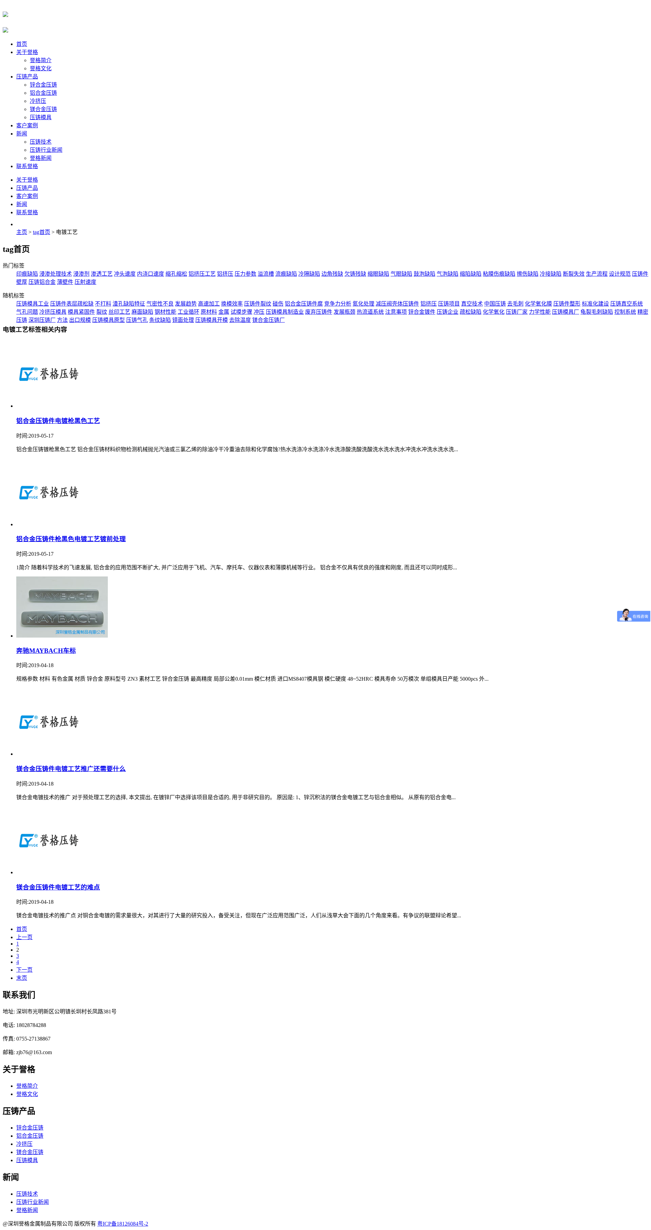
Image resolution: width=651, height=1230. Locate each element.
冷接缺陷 (550, 274)
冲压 (259, 312)
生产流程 (597, 274)
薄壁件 (65, 282)
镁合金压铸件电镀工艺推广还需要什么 (71, 768)
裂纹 (101, 312)
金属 (223, 312)
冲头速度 (125, 274)
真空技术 (472, 304)
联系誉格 (27, 166)
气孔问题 (27, 312)
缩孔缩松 (176, 274)
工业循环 (188, 312)
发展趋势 (186, 304)
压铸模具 (41, 117)
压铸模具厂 (565, 312)
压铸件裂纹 (257, 304)
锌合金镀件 (421, 312)
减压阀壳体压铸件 (397, 304)
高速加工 (209, 304)
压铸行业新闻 (46, 150)
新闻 (21, 133)
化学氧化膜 (538, 304)
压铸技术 (41, 142)
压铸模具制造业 (285, 312)
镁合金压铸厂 (268, 320)
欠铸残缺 (355, 274)
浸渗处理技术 (55, 274)
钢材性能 (165, 312)
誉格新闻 (41, 158)
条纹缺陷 (160, 320)
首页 (21, 44)
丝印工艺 (119, 312)
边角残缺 (332, 274)
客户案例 (27, 125)
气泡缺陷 (447, 274)
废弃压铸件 (318, 312)
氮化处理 (363, 304)
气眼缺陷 (401, 274)
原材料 (209, 312)
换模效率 (232, 304)
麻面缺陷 (142, 312)
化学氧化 (494, 312)
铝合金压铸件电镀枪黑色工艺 (58, 420)
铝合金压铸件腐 (304, 304)
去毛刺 (515, 304)
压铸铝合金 (42, 282)
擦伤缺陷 (527, 274)
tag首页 (41, 232)
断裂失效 (574, 274)
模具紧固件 (81, 312)
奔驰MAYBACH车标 (46, 650)
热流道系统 (370, 312)
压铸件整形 (566, 304)
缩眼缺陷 (378, 274)
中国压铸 (495, 304)
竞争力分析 (337, 304)
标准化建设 (595, 304)
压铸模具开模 (211, 320)
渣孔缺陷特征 (129, 304)
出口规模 (80, 320)
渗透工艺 (102, 274)
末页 (21, 978)
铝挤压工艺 (202, 274)
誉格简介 (41, 60)
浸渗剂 (81, 274)
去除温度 (240, 320)
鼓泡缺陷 (424, 274)
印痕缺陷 (27, 274)
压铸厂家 (517, 312)
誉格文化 (41, 68)
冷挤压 (38, 101)
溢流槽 (266, 274)
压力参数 (245, 274)
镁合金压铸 (43, 109)
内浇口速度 (150, 274)
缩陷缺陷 (470, 274)
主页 (21, 232)
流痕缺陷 (286, 274)
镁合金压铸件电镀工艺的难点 (58, 887)
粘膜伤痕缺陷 (499, 274)
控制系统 (625, 312)
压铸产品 (27, 76)
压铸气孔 (137, 320)
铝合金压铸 (43, 93)
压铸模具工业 (32, 304)
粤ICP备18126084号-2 (122, 1224)
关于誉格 (27, 52)
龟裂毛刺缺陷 (596, 312)
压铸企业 (447, 312)
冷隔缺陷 (309, 274)
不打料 (103, 304)
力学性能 (540, 312)
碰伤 (278, 304)
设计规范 (620, 274)
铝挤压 (225, 274)
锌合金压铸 (43, 85)
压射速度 (85, 282)
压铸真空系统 (626, 304)
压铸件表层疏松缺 (72, 304)
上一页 (24, 937)
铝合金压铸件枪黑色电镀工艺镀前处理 (71, 539)
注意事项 (396, 312)
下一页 (24, 970)
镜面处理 (183, 320)
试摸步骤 (241, 312)
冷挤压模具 (52, 312)
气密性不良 (160, 304)
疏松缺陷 (470, 312)
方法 (62, 320)
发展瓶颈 (344, 312)
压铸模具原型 (108, 320)
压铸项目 (449, 304)
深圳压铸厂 (42, 320)
